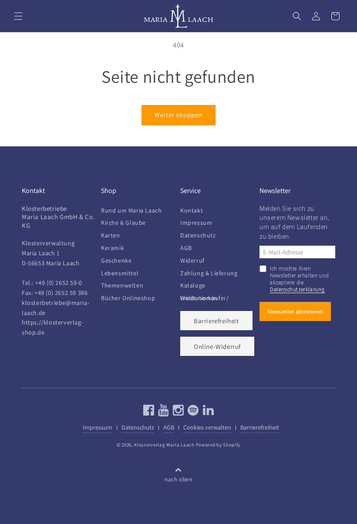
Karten (110, 235)
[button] (18, 16)
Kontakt (191, 212)
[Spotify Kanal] (192, 412)
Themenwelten (122, 285)
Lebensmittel (119, 273)
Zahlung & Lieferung (208, 273)
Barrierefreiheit (216, 321)
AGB (186, 248)
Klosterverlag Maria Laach (164, 445)
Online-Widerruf (217, 346)
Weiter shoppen (178, 115)
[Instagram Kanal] (177, 412)
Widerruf (192, 260)
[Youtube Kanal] (162, 412)
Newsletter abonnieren (295, 311)
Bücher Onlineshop (128, 298)
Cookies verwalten (207, 427)
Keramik (112, 248)
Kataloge (192, 285)
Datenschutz (198, 235)
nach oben (178, 479)
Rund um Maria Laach (131, 212)
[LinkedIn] (207, 412)
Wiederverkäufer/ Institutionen (204, 298)
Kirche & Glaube (123, 223)
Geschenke (116, 260)
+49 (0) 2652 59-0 (58, 282)
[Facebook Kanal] (149, 412)
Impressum (196, 223)
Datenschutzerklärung (297, 290)
